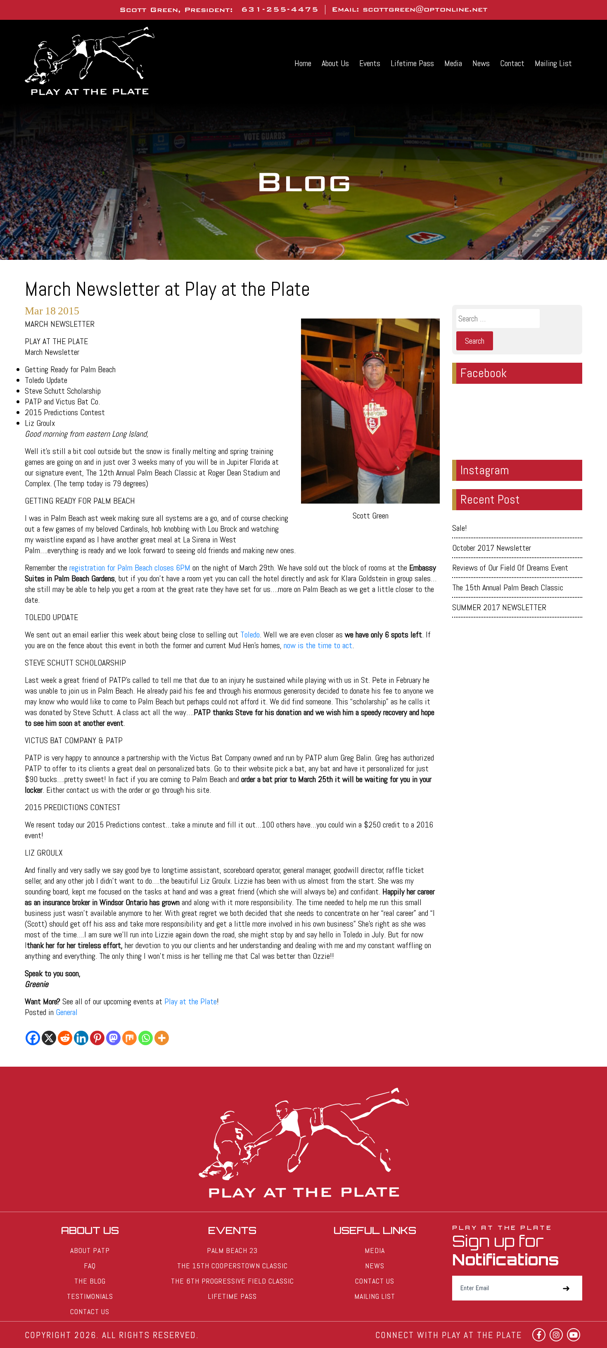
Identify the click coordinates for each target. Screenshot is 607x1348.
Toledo (250, 634)
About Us (335, 63)
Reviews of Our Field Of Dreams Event (510, 567)
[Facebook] (33, 1038)
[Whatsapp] (145, 1038)
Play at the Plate (190, 1001)
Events (369, 63)
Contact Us (89, 1311)
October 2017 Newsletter (491, 547)
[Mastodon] (113, 1038)
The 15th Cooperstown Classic (232, 1265)
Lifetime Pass (412, 63)
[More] (161, 1038)
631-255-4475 (280, 9)
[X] (49, 1038)
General (67, 1012)
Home (302, 63)
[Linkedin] (81, 1038)
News (481, 63)
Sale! (459, 528)
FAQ (90, 1265)
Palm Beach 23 (232, 1250)
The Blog (90, 1281)
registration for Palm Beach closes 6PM (129, 567)
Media (453, 63)
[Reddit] (65, 1038)
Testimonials (90, 1296)
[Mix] (129, 1038)
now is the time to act (317, 645)
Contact (512, 63)
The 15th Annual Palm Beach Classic (507, 587)
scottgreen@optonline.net (425, 9)
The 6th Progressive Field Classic (232, 1281)
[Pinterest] (97, 1038)
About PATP (90, 1250)
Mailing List (553, 63)
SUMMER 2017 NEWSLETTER (499, 607)
